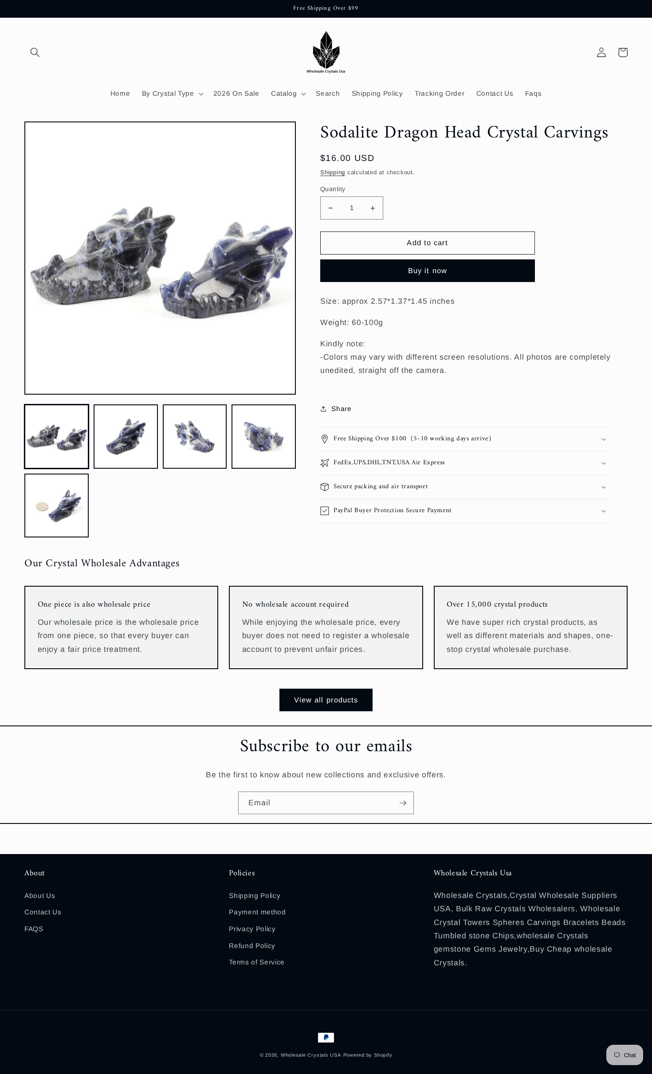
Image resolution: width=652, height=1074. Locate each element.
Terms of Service (257, 962)
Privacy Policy (252, 929)
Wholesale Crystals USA (311, 1055)
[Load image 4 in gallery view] (264, 436)
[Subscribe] (402, 803)
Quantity (333, 188)
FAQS (33, 929)
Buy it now (427, 270)
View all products (326, 700)
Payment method (257, 912)
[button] (35, 52)
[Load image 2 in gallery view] (126, 436)
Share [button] (341, 408)
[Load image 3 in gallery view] (195, 436)
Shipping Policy (254, 895)
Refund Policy (252, 945)
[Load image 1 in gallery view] (56, 436)
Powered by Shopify (368, 1055)
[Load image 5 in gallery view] (56, 506)
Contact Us (43, 912)
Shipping (332, 172)
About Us (39, 895)
